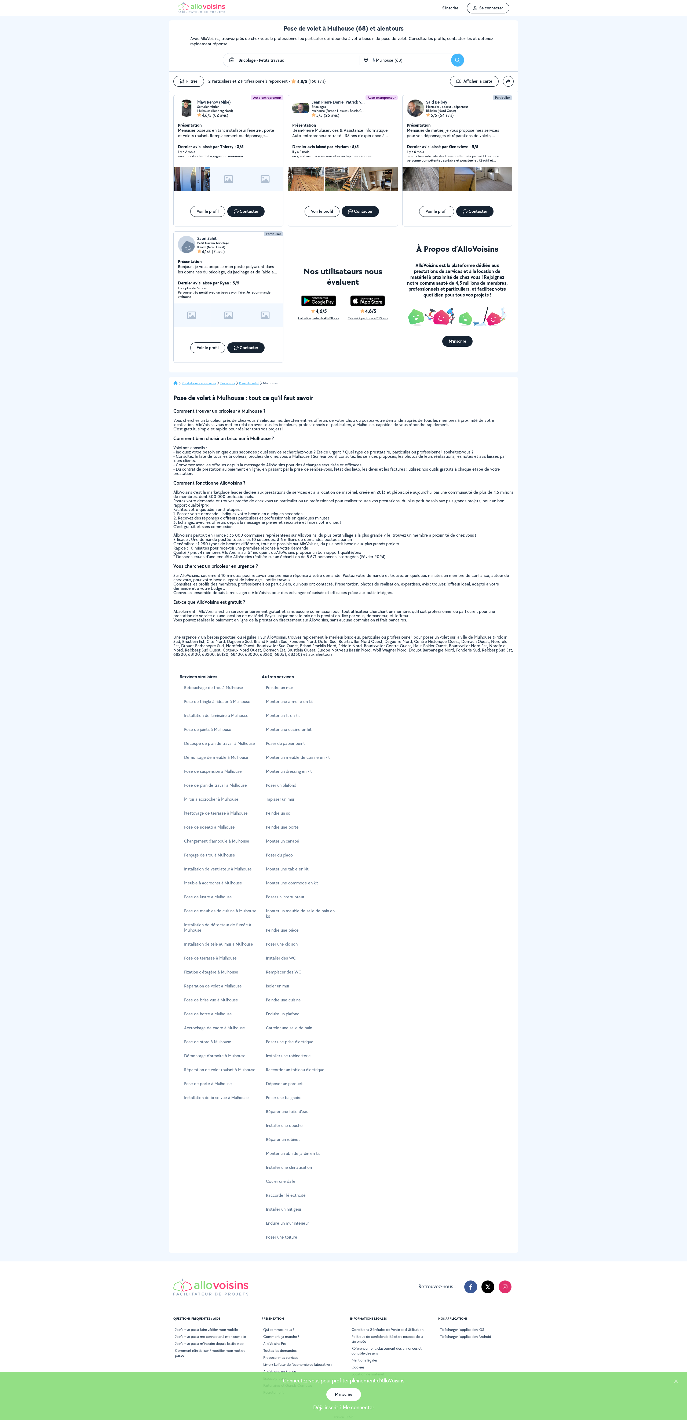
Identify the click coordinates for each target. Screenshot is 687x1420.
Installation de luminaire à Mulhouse (216, 715)
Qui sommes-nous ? (278, 1329)
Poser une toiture (281, 1237)
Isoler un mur (277, 986)
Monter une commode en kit (292, 883)
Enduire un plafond (282, 1014)
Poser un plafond (281, 785)
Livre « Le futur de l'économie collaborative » (297, 1364)
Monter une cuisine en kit (289, 729)
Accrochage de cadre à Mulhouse (214, 1028)
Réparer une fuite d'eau (287, 1111)
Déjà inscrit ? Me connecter (343, 1407)
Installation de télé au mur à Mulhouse (218, 944)
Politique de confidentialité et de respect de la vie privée (387, 1339)
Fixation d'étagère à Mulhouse (211, 972)
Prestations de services (199, 383)
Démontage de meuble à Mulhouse (216, 757)
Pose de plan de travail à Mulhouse (215, 785)
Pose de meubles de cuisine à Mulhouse (220, 911)
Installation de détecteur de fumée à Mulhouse (217, 927)
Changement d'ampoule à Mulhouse (216, 841)
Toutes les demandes (280, 1350)
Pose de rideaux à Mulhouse (209, 827)
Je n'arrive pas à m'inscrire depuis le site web (209, 1343)
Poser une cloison (282, 944)
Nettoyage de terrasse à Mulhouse (216, 813)
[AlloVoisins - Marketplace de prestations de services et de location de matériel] (201, 11)
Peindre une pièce (282, 930)
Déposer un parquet (284, 1083)
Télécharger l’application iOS (462, 1329)
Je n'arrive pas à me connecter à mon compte (210, 1336)
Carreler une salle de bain (289, 1028)
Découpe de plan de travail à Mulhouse (219, 743)
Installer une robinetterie (288, 1056)
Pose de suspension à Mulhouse (213, 771)
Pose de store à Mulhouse (207, 1042)
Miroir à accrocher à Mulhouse (211, 799)
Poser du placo (279, 855)
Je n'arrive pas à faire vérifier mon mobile (206, 1329)
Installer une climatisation (289, 1167)
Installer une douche (284, 1125)
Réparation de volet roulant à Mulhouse (219, 1070)
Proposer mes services (280, 1357)
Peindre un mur (279, 687)
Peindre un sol (278, 813)
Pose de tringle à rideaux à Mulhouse (217, 701)
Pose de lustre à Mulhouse (208, 897)
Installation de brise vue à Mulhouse (216, 1097)
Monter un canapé (282, 841)
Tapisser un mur (280, 799)
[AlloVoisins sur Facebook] (470, 1286)
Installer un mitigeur (283, 1209)
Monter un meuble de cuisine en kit (298, 757)
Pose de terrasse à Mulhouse (210, 958)
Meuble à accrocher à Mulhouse (213, 883)
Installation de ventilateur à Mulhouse (218, 869)
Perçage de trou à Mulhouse (209, 855)
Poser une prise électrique (289, 1042)
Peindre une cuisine (283, 1000)
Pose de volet (249, 383)
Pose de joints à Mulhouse (207, 729)
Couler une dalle (280, 1181)
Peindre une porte (282, 827)
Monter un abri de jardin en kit (293, 1153)
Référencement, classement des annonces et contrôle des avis (387, 1351)
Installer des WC (281, 958)
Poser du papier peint (285, 743)
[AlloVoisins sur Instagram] (505, 1286)
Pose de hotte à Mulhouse (208, 1014)
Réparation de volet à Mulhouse (213, 986)
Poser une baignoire (284, 1097)
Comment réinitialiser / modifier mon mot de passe (210, 1353)
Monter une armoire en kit (289, 701)
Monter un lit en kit (283, 715)
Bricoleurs (227, 383)
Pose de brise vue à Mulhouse (211, 1000)
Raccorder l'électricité (286, 1195)
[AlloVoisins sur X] (487, 1286)
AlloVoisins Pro (274, 1343)
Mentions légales (365, 1360)
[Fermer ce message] (676, 1382)
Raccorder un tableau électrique (295, 1070)
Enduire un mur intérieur (287, 1223)
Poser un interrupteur (285, 897)
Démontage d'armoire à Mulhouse (215, 1056)
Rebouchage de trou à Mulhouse (213, 687)
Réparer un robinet (283, 1139)
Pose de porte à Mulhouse (208, 1083)
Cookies (358, 1367)
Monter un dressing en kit (289, 771)
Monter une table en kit (287, 869)
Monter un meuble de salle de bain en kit (300, 913)
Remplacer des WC (283, 972)
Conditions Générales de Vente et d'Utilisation (387, 1329)
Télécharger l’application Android (465, 1336)
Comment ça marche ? (281, 1336)
